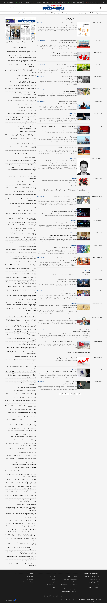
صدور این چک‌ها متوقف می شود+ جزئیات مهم (25, 356)
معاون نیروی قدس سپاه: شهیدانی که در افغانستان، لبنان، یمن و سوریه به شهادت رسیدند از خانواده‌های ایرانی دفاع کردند (22, 229)
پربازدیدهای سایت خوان (20, 47)
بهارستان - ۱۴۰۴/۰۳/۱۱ (71, 116)
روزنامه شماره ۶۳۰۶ (40, 101)
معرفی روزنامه (30, 576)
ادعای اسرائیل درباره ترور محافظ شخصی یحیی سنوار (24, 191)
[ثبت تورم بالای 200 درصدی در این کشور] (83, 361)
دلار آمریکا (20, 2)
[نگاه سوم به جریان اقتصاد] (83, 200)
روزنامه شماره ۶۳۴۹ (40, 40)
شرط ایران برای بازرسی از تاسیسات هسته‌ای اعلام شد (24, 78)
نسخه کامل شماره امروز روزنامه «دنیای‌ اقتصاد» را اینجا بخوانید (20, 42)
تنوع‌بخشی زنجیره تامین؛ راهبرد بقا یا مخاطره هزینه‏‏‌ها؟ (63, 163)
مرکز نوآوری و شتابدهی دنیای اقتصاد (69, 582)
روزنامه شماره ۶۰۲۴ (40, 291)
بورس (78, 13)
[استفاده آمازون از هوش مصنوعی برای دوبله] (83, 224)
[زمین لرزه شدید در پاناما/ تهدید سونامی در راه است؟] (83, 56)
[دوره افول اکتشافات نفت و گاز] (83, 306)
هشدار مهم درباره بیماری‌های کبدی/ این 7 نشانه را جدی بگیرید (22, 520)
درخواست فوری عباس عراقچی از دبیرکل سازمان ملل (25, 184)
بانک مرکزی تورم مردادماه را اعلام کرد (28, 131)
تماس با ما (52, 576)
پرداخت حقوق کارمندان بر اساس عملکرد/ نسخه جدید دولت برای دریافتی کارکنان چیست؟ (22, 101)
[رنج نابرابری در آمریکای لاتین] (83, 91)
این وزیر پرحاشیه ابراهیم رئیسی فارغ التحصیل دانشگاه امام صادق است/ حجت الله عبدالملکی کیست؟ (21, 348)
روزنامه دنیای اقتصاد (94, 579)
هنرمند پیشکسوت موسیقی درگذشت (28, 124)
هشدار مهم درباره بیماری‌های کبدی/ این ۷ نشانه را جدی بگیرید (22, 316)
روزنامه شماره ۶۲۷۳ (73, 178)
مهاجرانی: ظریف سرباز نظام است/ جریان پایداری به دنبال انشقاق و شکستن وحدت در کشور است (21, 52)
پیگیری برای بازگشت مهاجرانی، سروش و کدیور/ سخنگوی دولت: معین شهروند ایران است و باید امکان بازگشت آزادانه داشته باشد (20, 56)
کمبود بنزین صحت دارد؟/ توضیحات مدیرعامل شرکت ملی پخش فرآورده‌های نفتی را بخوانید (22, 114)
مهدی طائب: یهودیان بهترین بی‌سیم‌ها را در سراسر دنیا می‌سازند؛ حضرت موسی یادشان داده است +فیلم (21, 81)
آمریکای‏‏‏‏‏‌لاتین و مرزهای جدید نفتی (68, 260)
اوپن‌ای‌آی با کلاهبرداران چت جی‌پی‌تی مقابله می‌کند (64, 248)
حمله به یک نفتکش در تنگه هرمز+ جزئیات (26, 110)
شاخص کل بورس (39, 2)
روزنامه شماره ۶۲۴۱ (73, 233)
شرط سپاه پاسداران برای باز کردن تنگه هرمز (26, 143)
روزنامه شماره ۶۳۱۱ (40, 89)
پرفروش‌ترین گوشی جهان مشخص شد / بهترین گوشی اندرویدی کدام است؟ (20, 89)
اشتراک (53, 582)
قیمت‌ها (42, 13)
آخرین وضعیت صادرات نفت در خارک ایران (26, 181)
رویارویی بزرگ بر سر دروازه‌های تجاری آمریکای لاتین (64, 137)
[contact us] (48, 596)
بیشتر (19, 13)
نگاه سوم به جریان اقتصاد (70, 199)
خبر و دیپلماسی (98, 13)
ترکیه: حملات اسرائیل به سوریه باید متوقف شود (25, 174)
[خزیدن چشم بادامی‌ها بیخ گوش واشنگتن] (83, 44)
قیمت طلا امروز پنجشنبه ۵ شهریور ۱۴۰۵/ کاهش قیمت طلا (23, 203)
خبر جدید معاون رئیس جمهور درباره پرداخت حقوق (24, 97)
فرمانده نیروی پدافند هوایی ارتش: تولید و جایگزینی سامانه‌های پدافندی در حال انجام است (22, 93)
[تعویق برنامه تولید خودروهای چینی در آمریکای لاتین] (83, 212)
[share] (51, 596)
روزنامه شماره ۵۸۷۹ (40, 381)
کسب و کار (24, 13)
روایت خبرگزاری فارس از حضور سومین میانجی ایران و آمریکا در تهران (20, 165)
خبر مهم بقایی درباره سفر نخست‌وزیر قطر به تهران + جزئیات (22, 85)
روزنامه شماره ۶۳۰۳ (73, 113)
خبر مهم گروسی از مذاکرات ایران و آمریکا (27, 75)
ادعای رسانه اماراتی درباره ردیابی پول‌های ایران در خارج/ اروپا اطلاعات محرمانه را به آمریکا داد (21, 309)
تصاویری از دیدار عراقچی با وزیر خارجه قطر (26, 210)
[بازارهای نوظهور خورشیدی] (83, 67)
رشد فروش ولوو (86, 272)
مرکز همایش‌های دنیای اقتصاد (70, 579)
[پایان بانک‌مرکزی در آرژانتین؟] (83, 385)
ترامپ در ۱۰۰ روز (73, 183)
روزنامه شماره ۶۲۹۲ (73, 158)
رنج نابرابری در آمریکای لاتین (70, 91)
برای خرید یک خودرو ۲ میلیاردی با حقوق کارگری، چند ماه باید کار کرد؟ (21, 273)
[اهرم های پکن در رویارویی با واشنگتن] (83, 151)
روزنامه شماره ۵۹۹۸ (73, 303)
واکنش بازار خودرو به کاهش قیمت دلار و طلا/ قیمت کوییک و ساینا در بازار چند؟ (20, 233)
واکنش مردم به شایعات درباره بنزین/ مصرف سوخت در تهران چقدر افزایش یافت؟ (21, 339)
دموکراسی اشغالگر (72, 79)
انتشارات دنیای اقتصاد (72, 576)
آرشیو (37, 13)
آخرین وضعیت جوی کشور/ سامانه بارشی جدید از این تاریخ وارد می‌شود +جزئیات (22, 139)
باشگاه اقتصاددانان (49, 13)
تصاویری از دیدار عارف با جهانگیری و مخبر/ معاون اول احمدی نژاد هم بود (20, 291)
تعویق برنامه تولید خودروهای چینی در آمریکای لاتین (64, 211)
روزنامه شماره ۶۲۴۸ (73, 220)
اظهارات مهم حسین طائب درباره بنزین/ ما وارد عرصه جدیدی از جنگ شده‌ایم (21, 253)
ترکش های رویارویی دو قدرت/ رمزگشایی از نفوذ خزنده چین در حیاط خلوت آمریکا (58, 127)
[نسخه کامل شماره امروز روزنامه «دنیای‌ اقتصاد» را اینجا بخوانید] (20, 28)
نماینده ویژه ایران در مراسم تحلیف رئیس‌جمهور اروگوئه (63, 235)
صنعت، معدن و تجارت (70, 13)
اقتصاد (91, 13)
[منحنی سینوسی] (83, 321)
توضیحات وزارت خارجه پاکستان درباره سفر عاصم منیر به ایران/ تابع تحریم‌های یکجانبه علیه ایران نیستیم (21, 127)
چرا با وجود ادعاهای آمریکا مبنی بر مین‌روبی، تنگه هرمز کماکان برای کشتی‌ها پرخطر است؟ (21, 278)
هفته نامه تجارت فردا (94, 585)
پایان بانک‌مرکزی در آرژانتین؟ (70, 384)
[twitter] (59, 596)
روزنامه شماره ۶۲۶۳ (73, 209)
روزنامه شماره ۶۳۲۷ (40, 64)
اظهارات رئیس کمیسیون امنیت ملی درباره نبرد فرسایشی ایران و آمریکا (21, 249)
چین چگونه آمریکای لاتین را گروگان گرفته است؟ (78, 352)
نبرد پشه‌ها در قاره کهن (71, 25)
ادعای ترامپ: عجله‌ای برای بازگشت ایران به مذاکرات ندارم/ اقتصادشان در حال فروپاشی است (21, 352)
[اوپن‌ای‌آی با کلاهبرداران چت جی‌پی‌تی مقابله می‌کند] (83, 249)
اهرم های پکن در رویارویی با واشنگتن (67, 147)
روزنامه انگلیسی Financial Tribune (69, 591)
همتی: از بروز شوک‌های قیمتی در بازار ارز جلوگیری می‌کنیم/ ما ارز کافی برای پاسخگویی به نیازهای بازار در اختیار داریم (20, 238)
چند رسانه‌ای (32, 13)
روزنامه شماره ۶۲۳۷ (73, 245)
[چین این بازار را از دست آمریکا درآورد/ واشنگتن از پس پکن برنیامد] (83, 345)
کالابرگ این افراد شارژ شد (30, 313)
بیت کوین (56, 2)
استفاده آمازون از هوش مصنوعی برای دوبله (66, 223)
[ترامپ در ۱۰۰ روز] (83, 182)
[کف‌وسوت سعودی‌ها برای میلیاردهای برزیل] (83, 283)
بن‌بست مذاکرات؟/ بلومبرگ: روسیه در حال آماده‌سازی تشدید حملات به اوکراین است (20, 146)
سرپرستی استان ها (51, 585)
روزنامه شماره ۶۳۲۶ (40, 76)
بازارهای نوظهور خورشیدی (70, 66)
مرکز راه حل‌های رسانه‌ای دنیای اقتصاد (68, 589)
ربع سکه (102, 2)
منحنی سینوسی (73, 318)
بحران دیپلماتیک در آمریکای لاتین (81, 331)
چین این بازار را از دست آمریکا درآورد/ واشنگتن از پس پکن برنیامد (60, 342)
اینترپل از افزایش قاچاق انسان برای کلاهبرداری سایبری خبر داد (62, 371)
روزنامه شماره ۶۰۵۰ (86, 270)
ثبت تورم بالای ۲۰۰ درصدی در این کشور (67, 358)
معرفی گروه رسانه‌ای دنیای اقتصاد (91, 576)
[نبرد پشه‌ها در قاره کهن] (83, 29)
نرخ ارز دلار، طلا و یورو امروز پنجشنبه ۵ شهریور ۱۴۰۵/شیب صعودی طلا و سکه (21, 187)
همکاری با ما (52, 587)
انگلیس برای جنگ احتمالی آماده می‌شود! (27, 105)
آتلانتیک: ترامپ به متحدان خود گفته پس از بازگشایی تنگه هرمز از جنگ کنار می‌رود (21, 177)
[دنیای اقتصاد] (53, 8)
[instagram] (62, 596)
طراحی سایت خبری (11, 600)
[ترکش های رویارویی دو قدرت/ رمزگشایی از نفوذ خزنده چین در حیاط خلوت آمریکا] (83, 129)
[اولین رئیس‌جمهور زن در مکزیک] (83, 293)
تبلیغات (53, 579)
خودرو (55, 13)
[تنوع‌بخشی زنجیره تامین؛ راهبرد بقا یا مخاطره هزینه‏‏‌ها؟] (83, 166)
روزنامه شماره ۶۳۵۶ (40, 23)
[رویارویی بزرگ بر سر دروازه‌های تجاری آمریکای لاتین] (83, 140)
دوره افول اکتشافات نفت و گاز (70, 308)
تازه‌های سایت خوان (20, 154)
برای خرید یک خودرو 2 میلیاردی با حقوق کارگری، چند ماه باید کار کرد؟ (20, 479)
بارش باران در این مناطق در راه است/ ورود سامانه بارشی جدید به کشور (21, 161)
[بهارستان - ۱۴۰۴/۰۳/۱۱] (83, 116)
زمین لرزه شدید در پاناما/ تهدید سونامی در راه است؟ (64, 53)
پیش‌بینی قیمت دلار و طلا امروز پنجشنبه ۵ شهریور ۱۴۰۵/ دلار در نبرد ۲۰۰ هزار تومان (20, 65)
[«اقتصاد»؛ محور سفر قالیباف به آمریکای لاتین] (83, 105)
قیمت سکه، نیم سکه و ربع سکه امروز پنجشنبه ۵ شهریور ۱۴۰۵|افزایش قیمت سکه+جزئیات (20, 199)
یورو (88, 2)
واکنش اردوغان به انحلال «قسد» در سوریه (27, 107)
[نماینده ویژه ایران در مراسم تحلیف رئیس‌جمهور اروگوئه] (83, 236)
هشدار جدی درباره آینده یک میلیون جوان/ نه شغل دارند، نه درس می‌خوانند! (21, 334)
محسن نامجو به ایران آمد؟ (30, 157)
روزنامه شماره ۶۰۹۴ (40, 257)
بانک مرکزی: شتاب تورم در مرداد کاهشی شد (26, 300)
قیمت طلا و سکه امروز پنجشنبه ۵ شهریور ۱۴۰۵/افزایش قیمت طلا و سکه (21, 214)
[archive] (45, 596)
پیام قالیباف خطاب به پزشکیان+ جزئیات (27, 246)
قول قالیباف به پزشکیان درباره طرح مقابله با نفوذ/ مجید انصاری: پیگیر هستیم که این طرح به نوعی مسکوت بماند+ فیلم (20, 282)
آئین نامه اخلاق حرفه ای (28, 582)
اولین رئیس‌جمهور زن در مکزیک (69, 293)
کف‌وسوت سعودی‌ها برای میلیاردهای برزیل (66, 282)
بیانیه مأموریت (30, 579)
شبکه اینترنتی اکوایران (94, 582)
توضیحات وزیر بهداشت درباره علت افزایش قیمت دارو (24, 261)
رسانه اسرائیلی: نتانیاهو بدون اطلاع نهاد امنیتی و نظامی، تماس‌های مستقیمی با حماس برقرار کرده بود (21, 269)
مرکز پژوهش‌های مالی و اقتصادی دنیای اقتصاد (68, 585)
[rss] (53, 596)
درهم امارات (72, 2)
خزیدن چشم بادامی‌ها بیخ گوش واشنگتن (67, 43)
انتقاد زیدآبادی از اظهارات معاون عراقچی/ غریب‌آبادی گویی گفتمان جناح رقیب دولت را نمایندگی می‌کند (21, 61)
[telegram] (56, 596)
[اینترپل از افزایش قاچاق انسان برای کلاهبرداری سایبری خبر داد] (83, 372)
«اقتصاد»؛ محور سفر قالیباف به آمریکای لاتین (66, 104)
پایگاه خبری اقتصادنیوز (94, 587)
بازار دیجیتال (61, 13)
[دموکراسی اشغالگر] (83, 79)
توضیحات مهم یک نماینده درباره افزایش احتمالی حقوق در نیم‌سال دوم (21, 242)
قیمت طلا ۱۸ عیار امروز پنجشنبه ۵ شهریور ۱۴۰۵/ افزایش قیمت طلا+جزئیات (22, 207)
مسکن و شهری (84, 13)
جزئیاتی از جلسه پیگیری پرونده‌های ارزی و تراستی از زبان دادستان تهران (21, 287)
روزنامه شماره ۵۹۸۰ (40, 329)
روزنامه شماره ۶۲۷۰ (40, 196)
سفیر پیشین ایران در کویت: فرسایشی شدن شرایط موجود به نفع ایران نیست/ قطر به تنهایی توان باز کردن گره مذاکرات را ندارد (20, 135)
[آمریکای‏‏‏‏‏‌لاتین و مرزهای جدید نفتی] (83, 261)
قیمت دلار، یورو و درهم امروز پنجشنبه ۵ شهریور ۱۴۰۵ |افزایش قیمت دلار (20, 195)
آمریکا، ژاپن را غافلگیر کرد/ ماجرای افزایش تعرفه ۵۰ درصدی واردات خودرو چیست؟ (21, 218)
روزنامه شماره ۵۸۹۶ (73, 369)
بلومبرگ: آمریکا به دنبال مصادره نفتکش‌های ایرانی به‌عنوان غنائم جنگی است (20, 264)
